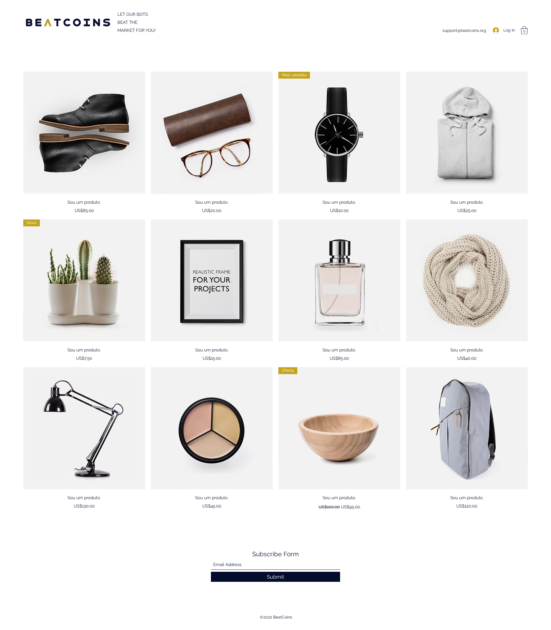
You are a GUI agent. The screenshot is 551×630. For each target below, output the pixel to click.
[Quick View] (84, 133)
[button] (524, 30)
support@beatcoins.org (464, 30)
